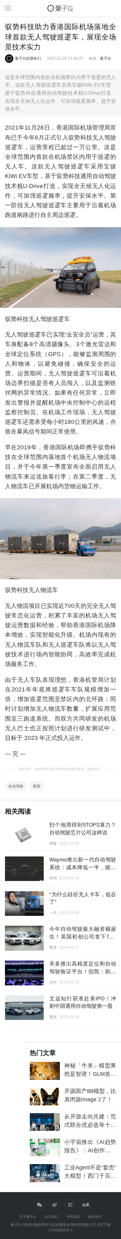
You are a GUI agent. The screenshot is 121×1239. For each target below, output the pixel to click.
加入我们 (51, 1216)
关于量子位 (27, 1216)
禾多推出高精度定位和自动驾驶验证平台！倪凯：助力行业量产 (82, 971)
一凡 (53, 913)
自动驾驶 (15, 786)
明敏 (53, 843)
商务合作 (95, 1216)
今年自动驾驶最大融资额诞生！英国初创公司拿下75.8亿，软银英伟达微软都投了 (82, 936)
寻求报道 (73, 1216)
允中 (53, 982)
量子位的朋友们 (28, 58)
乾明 (53, 878)
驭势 (36, 786)
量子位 (105, 58)
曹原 (53, 947)
